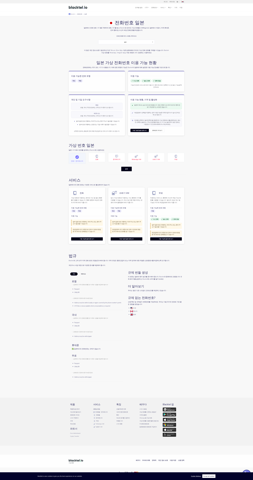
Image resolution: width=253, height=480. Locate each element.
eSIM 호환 (119, 424)
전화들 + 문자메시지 (102, 412)
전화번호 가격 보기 (157, 130)
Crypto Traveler (74, 436)
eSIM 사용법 (143, 409)
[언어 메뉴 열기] (182, 2)
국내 (73, 81)
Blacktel (72, 14)
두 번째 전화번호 (144, 424)
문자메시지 (99, 418)
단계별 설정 (138, 7)
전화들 (98, 415)
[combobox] (126, 42)
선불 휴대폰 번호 (121, 409)
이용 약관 (173, 460)
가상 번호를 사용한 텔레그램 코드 (149, 421)
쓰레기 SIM (99, 427)
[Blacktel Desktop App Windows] (169, 425)
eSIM (146, 7)
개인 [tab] (74, 274)
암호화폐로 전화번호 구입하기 (148, 427)
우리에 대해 (146, 460)
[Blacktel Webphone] (169, 410)
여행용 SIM (119, 421)
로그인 (166, 1)
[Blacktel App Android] (169, 415)
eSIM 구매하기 (74, 418)
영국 (134, 314)
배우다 (138, 460)
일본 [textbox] (125, 42)
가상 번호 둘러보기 (75, 412)
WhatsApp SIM (100, 424)
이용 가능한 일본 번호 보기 (140, 130)
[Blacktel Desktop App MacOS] (169, 430)
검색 (126, 169)
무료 (80, 81)
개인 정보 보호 (163, 460)
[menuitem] (139, 7)
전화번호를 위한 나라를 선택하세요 (126, 39)
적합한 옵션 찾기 (75, 409)
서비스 (162, 7)
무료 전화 (73, 424)
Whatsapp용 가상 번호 (146, 418)
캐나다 (135, 311)
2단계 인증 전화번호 (122, 412)
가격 (175, 7)
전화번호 (154, 7)
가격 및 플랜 (143, 415)
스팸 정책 (181, 460)
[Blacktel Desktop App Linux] (169, 435)
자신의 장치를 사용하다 (123, 418)
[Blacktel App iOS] (169, 420)
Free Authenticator (75, 433)
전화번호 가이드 (74, 415)
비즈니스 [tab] (83, 274)
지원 (181, 7)
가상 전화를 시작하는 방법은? (148, 412)
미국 (134, 308)
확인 (169, 7)
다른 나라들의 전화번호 (144, 290)
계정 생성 (172, 1)
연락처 (154, 460)
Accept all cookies (208, 476)
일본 (85, 14)
